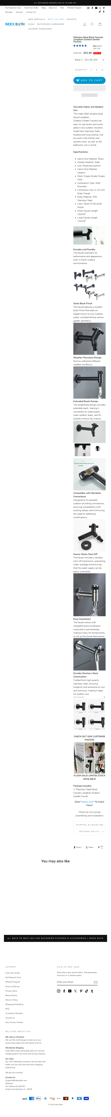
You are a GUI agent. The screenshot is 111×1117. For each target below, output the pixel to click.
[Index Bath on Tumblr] (92, 991)
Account (19, 12)
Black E (16, 912)
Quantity (81, 70)
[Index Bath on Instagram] (58, 991)
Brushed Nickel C (16, 909)
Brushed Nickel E (8, 912)
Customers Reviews (14, 1013)
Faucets (72, 19)
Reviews (9, 12)
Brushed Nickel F (12, 912)
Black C (16, 906)
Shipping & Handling (89, 825)
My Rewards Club (13, 7)
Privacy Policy (11, 991)
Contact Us (31, 12)
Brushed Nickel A (8, 909)
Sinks (31, 24)
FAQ (62, 7)
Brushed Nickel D (19, 909)
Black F (19, 912)
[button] (80, 45)
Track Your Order (31, 7)
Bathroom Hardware (50, 24)
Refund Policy (11, 995)
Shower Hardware (40, 29)
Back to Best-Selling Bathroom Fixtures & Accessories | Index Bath (57, 938)
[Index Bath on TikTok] (86, 991)
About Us (53, 7)
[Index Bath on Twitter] (75, 991)
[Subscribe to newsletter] (95, 982)
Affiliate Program (74, 7)
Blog (44, 7)
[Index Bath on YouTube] (69, 991)
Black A (8, 906)
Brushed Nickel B (12, 909)
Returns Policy (89, 831)
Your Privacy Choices (14, 1022)
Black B (12, 906)
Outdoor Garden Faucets (85, 120)
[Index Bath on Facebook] (64, 991)
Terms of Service (12, 986)
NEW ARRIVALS (36, 19)
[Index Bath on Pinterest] (81, 991)
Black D (19, 906)
